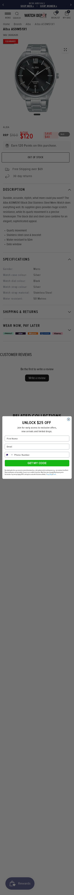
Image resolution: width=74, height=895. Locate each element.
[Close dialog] (68, 419)
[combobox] (9, 454)
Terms (54, 474)
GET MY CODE (37, 463)
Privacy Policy (49, 474)
